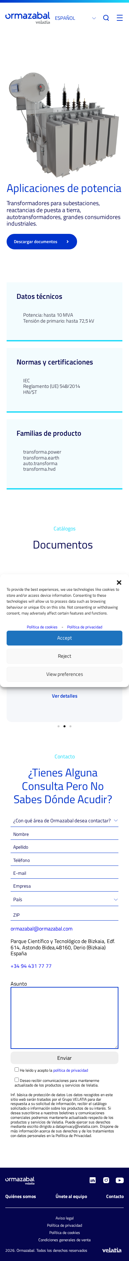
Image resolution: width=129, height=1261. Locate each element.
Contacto (115, 1196)
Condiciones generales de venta (64, 1240)
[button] (119, 582)
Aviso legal (65, 1218)
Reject (64, 656)
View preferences (64, 674)
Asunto (19, 984)
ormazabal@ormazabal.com (41, 928)
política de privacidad (70, 1070)
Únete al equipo (71, 1196)
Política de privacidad (84, 627)
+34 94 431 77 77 (31, 966)
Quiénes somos (20, 1196)
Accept (64, 638)
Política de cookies (42, 627)
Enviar (64, 1058)
